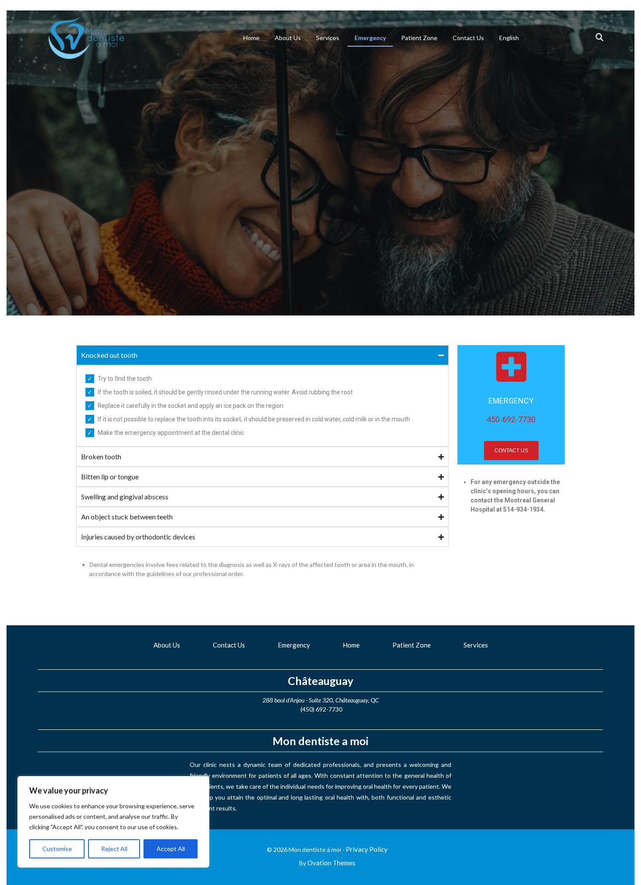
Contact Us (468, 37)
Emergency (370, 37)
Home (251, 37)
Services (327, 37)
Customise (57, 848)
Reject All (114, 848)
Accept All (171, 848)
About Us (288, 37)
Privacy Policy (367, 849)
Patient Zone (419, 37)
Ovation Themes (331, 863)
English (509, 37)
